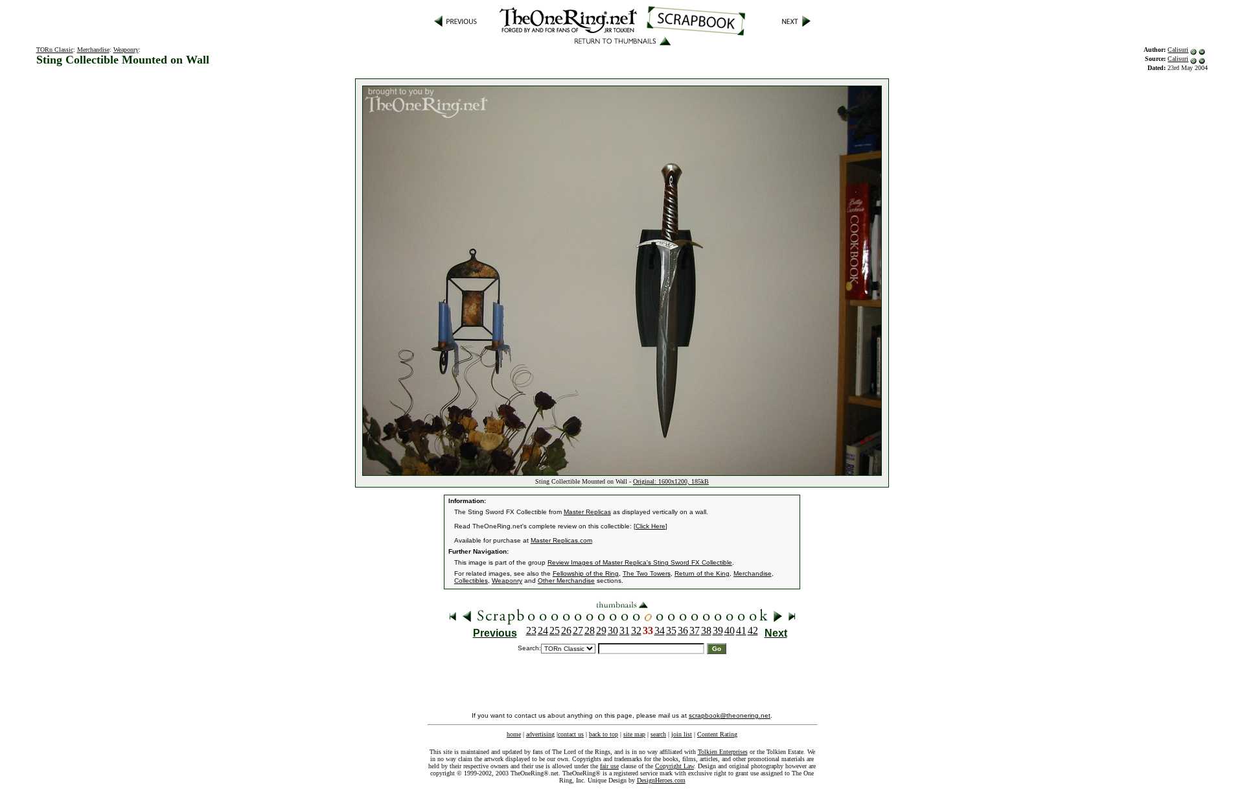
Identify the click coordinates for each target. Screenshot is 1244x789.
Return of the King (702, 573)
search (658, 734)
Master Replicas (587, 511)
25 (554, 630)
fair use (609, 766)
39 (718, 630)
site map (634, 734)
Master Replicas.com (561, 540)
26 (566, 630)
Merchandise (93, 49)
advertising (540, 734)
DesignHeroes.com (661, 780)
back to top (603, 734)
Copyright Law (674, 766)
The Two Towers (647, 573)
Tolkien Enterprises (723, 751)
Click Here (650, 526)
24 (543, 630)
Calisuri (1178, 49)
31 (624, 630)
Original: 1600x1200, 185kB (671, 481)
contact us (571, 734)
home (514, 734)
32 (636, 630)
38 (706, 630)
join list (681, 734)
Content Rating (717, 734)
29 (601, 630)
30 (613, 630)
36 (683, 630)
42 (753, 630)
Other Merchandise (566, 580)
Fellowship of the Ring (586, 573)
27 (578, 630)
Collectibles (471, 580)
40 (729, 630)
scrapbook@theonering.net (729, 715)
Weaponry (126, 49)
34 (659, 630)
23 (531, 630)
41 (741, 630)
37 (694, 630)
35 (671, 630)
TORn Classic (54, 49)
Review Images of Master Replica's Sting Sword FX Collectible (639, 562)
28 (589, 630)
